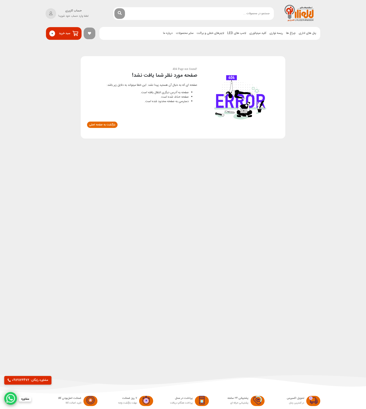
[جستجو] (119, 13)
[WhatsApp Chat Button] (10, 398)
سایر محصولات (185, 33)
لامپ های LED (236, 33)
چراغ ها (290, 33)
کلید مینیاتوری (257, 33)
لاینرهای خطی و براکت (210, 33)
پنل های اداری (307, 33)
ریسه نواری (276, 33)
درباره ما (168, 33)
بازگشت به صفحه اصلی (102, 124)
